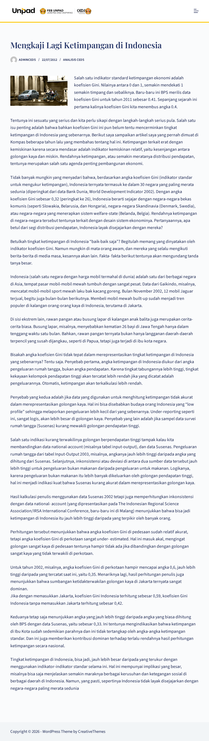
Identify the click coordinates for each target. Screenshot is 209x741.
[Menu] (196, 10)
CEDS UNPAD (117, 11)
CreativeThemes (91, 731)
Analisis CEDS (73, 60)
